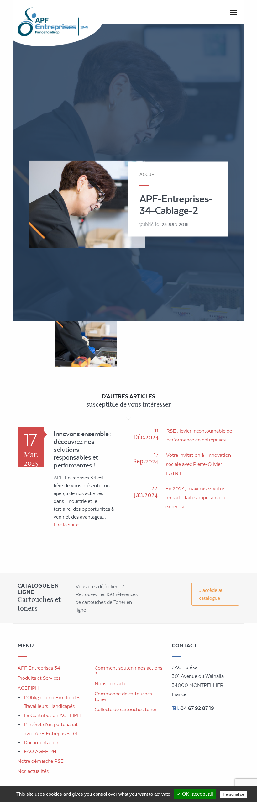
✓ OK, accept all (195, 794)
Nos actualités (33, 771)
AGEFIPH (28, 688)
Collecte (125, 709)
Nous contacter (111, 684)
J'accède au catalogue (211, 594)
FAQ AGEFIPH (40, 751)
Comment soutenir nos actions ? (128, 671)
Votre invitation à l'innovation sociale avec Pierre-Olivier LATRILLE (198, 464)
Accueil (148, 174)
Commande (123, 696)
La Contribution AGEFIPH (52, 715)
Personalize (233, 794)
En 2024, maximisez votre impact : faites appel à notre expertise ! (195, 498)
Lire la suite (66, 525)
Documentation (41, 743)
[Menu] (233, 12)
